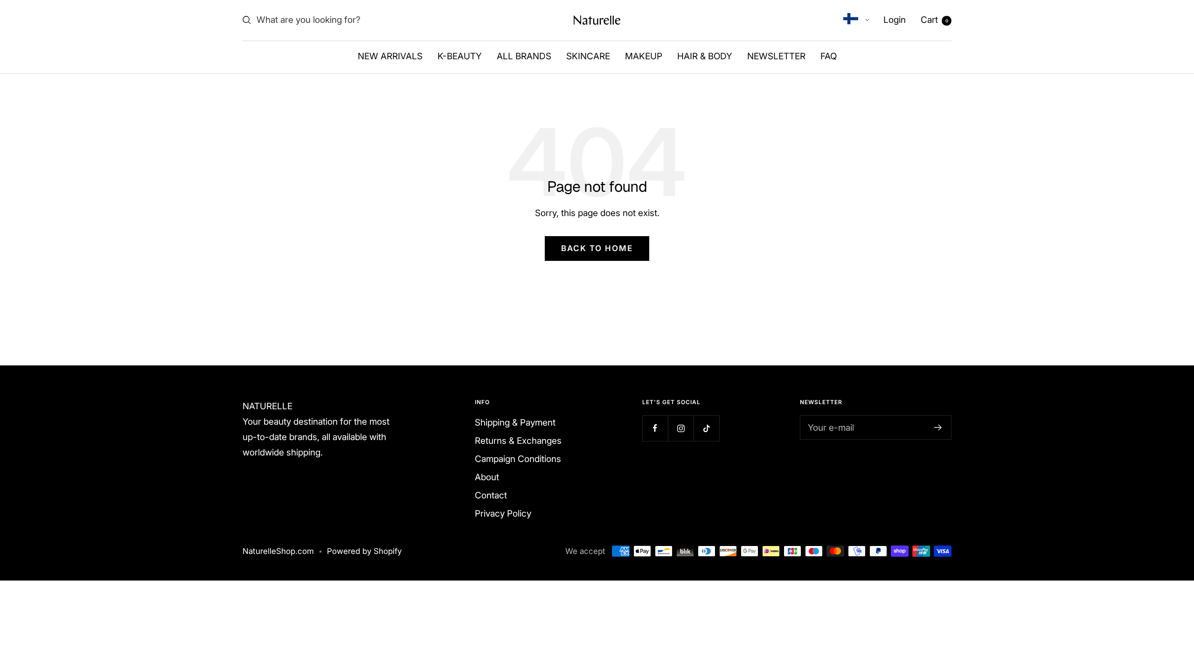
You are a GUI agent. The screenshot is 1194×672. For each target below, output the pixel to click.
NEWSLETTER (776, 56)
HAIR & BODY (704, 56)
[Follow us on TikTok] (706, 428)
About (487, 477)
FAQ (828, 56)
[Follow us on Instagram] (681, 428)
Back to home (597, 248)
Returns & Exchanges (518, 440)
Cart (934, 19)
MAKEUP (643, 56)
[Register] (938, 427)
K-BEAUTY (459, 56)
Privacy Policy (503, 513)
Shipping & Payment (515, 422)
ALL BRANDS (524, 56)
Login (894, 19)
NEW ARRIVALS (390, 56)
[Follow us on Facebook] (655, 428)
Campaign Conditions (518, 459)
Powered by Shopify (364, 551)
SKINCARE (588, 56)
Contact (491, 495)
